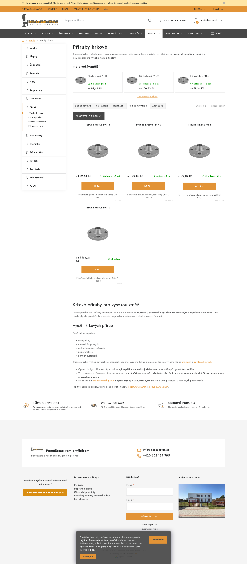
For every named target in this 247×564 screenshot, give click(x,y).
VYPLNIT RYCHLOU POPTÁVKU (45, 492)
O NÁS (65, 9)
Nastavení (87, 556)
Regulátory (36, 90)
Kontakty (78, 485)
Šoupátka (35, 64)
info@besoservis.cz (156, 450)
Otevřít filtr (88, 116)
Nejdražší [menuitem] (118, 106)
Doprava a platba (83, 488)
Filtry (32, 81)
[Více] (217, 33)
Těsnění (34, 160)
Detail (97, 186)
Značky (34, 186)
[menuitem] (30, 33)
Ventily (33, 48)
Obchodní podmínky (84, 492)
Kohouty (34, 73)
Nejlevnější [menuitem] (102, 106)
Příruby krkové (35, 113)
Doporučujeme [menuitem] (83, 106)
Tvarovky (35, 144)
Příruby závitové (35, 126)
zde (92, 549)
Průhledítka (36, 152)
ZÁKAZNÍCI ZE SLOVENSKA (86, 9)
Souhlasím (158, 539)
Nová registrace (150, 524)
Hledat (150, 20)
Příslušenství (37, 177)
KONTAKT (52, 9)
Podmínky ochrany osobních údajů (92, 495)
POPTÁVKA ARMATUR (32, 9)
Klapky (33, 56)
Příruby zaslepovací (37, 121)
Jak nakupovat (81, 499)
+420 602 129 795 (174, 20)
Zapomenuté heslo (150, 528)
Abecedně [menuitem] (157, 106)
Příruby (34, 107)
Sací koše (35, 169)
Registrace (218, 9)
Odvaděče (35, 98)
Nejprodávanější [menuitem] (138, 106)
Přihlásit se (149, 516)
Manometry (36, 135)
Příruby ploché (34, 117)
